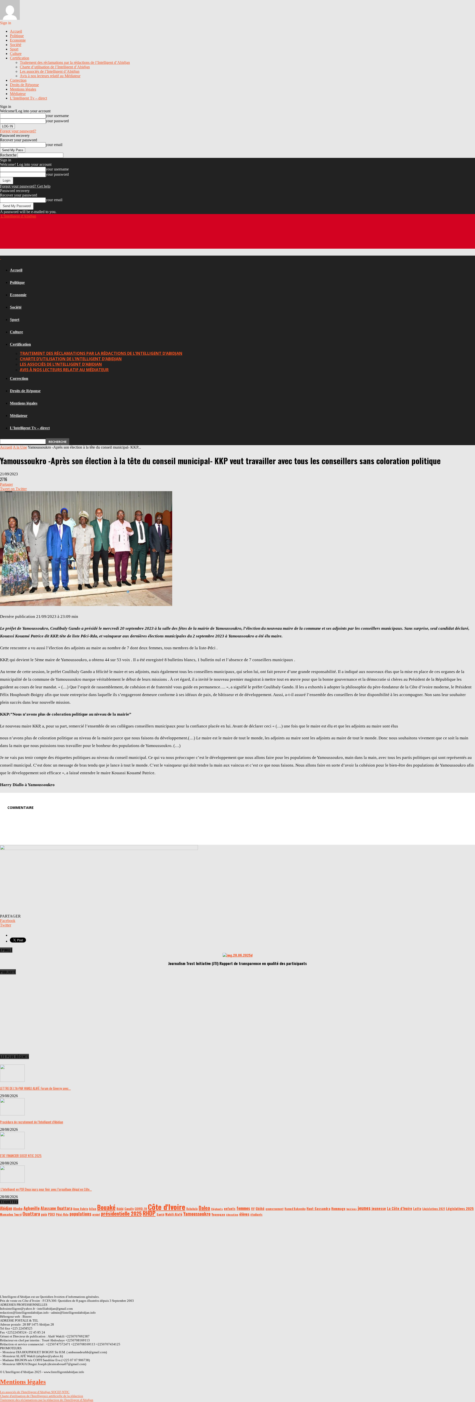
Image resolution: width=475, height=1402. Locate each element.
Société (15, 45)
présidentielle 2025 (121, 1213)
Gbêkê (260, 1208)
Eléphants (217, 1209)
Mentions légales (23, 89)
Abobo (18, 1208)
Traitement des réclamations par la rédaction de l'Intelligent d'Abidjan (46, 1400)
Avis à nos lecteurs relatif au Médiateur (50, 76)
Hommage (338, 1208)
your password (57, 121)
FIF (253, 1208)
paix (44, 1214)
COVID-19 (141, 1209)
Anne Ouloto (80, 1209)
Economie (18, 40)
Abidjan (6, 1208)
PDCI (51, 1214)
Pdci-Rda (62, 1214)
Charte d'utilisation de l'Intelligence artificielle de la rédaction (41, 1396)
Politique (17, 36)
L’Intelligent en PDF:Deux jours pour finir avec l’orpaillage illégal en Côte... (46, 1189)
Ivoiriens (351, 1209)
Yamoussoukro (197, 1213)
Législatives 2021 (433, 1209)
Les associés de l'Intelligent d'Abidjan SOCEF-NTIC (35, 1392)
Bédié (120, 1209)
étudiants (256, 1214)
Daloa (204, 1207)
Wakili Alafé (173, 1214)
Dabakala (192, 1209)
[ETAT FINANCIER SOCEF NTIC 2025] (12, 1148)
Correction (18, 80)
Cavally (129, 1209)
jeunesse (379, 1208)
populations (80, 1213)
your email (54, 145)
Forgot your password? (18, 131)
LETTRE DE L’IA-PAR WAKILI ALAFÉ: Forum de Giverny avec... (35, 1088)
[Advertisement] (90, 236)
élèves (244, 1214)
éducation (232, 1214)
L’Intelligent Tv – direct (28, 98)
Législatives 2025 (460, 1208)
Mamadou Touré (11, 1214)
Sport (14, 49)
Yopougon (218, 1214)
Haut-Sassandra (318, 1208)
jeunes (364, 1208)
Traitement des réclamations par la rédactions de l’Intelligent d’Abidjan (75, 62)
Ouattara (31, 1213)
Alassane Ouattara (56, 1208)
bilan (92, 1208)
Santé (160, 1214)
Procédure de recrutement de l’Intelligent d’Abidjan (31, 1121)
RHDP (149, 1213)
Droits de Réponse (24, 85)
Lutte (417, 1208)
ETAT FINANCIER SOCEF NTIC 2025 (21, 1155)
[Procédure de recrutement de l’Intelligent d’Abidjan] (12, 1114)
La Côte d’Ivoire (399, 1208)
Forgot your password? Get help (25, 186)
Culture (16, 53)
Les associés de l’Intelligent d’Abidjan (49, 71)
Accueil (16, 31)
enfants (230, 1208)
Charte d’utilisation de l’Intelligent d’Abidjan (55, 67)
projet (96, 1214)
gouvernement (274, 1209)
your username (57, 116)
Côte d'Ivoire (166, 1206)
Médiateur (18, 94)
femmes (243, 1208)
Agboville (32, 1208)
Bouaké (106, 1207)
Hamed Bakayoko (295, 1209)
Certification (19, 58)
